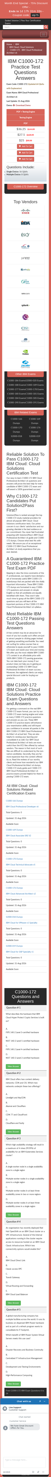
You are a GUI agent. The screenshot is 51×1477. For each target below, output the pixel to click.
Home (9, 44)
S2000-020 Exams (34, 380)
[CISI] (25, 329)
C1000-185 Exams (35, 398)
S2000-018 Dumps (16, 438)
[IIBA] (25, 223)
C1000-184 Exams (16, 398)
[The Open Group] (25, 282)
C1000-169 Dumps (34, 421)
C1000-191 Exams (35, 402)
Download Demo (23, 106)
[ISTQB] (25, 247)
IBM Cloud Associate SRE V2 (18, 836)
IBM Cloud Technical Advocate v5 (20, 865)
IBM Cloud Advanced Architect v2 (21, 894)
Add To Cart (26, 146)
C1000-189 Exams (35, 385)
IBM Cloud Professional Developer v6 (22, 807)
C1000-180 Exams (16, 394)
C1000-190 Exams (16, 402)
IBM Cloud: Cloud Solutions (21, 47)
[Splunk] (25, 305)
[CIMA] (25, 317)
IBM (17, 44)
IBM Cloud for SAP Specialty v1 (20, 952)
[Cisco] (25, 211)
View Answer (13, 1067)
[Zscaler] (25, 364)
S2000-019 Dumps (34, 438)
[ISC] (25, 235)
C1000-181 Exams (35, 394)
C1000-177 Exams (16, 389)
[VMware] (25, 293)
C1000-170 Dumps (16, 429)
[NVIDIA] (25, 352)
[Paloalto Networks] (25, 270)
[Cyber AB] (25, 340)
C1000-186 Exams (16, 380)
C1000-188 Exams (16, 385)
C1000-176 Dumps (34, 429)
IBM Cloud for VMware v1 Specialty (21, 923)
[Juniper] (25, 258)
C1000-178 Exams (35, 389)
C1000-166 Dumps (16, 421)
